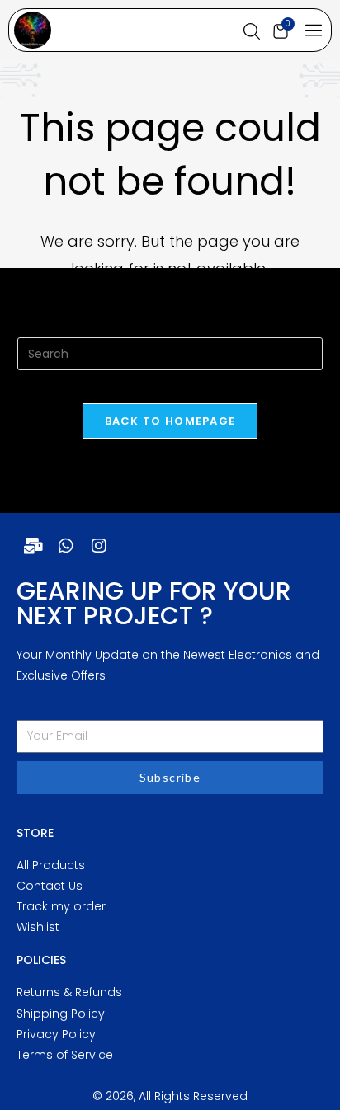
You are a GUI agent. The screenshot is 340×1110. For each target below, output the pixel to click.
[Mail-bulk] (33, 545)
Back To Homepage (170, 421)
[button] (313, 31)
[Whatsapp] (66, 545)
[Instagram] (99, 545)
